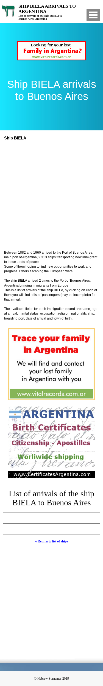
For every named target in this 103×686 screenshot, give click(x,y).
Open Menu (93, 15)
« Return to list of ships (51, 541)
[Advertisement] (51, 196)
